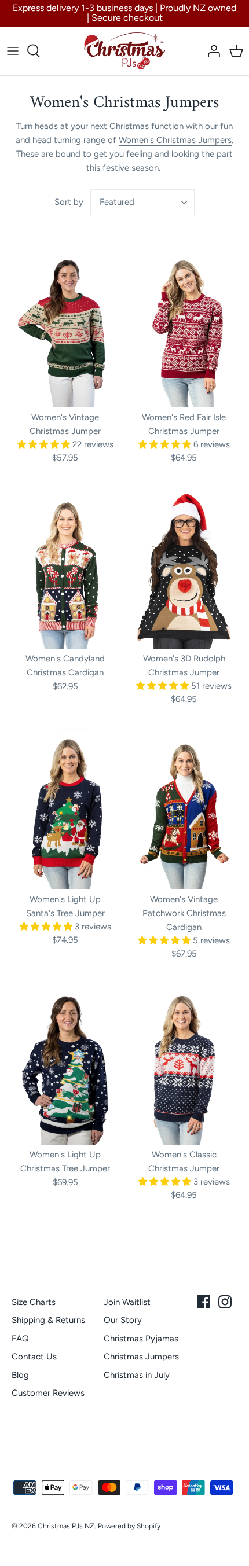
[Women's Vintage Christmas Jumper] (65, 327)
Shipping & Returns (48, 1320)
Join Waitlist (127, 1302)
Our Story (123, 1320)
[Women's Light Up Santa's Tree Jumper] (65, 809)
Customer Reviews (48, 1393)
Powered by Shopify (129, 1526)
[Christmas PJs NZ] (124, 50)
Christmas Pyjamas (141, 1338)
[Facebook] (203, 1301)
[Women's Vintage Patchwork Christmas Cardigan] (183, 809)
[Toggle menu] (12, 51)
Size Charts (34, 1302)
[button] (44, 444)
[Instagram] (225, 1301)
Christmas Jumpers (141, 1356)
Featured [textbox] (117, 202)
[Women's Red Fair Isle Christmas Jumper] (183, 327)
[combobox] (142, 202)
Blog (20, 1375)
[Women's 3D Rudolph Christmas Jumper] (183, 568)
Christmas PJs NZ (66, 1526)
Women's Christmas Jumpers (175, 140)
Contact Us (34, 1356)
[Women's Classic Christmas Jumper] (183, 1064)
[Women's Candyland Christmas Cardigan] (65, 568)
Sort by (68, 202)
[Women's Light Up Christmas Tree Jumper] (65, 1064)
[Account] (211, 51)
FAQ (20, 1338)
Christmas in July (137, 1375)
